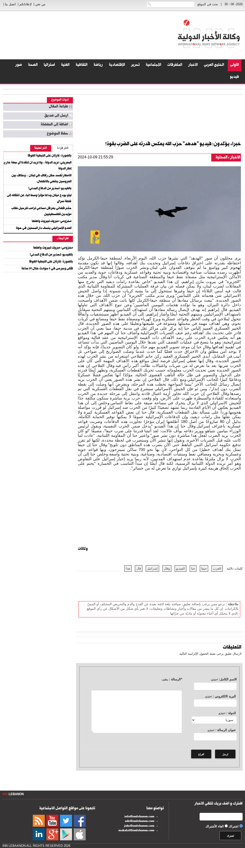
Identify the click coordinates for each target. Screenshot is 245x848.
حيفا (204, 568)
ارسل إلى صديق (56, 116)
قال (138, 568)
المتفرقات (174, 65)
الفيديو (180, 568)
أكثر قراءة (62, 148)
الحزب (217, 568)
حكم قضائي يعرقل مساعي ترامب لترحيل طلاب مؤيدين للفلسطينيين (41, 211)
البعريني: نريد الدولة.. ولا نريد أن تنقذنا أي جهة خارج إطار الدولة (38, 166)
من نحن (40, 4)
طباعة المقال (58, 107)
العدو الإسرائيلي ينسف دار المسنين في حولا (44, 228)
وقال (167, 568)
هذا (128, 568)
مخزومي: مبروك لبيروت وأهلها (52, 221)
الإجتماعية (153, 65)
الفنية (65, 65)
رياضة (98, 65)
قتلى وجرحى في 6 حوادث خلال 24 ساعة (47, 268)
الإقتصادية (117, 65)
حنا (193, 568)
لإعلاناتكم (25, 4)
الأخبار (193, 65)
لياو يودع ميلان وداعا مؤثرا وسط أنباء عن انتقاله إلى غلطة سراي (39, 198)
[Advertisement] (92, 34)
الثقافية (82, 65)
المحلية (222, 158)
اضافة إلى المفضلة (54, 124)
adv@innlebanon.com (139, 821)
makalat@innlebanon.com (136, 830)
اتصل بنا (10, 4)
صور (18, 65)
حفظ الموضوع (57, 134)
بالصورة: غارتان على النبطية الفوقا (50, 156)
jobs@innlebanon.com (139, 826)
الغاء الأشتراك (215, 826)
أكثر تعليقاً (40, 148)
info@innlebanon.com (139, 817)
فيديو (234, 77)
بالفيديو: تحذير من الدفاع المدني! (50, 188)
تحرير (135, 65)
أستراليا (49, 65)
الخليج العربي (214, 65)
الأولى (234, 65)
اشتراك (234, 826)
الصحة (33, 65)
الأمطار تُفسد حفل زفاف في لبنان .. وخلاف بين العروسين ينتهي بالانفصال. (41, 178)
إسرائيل (152, 568)
